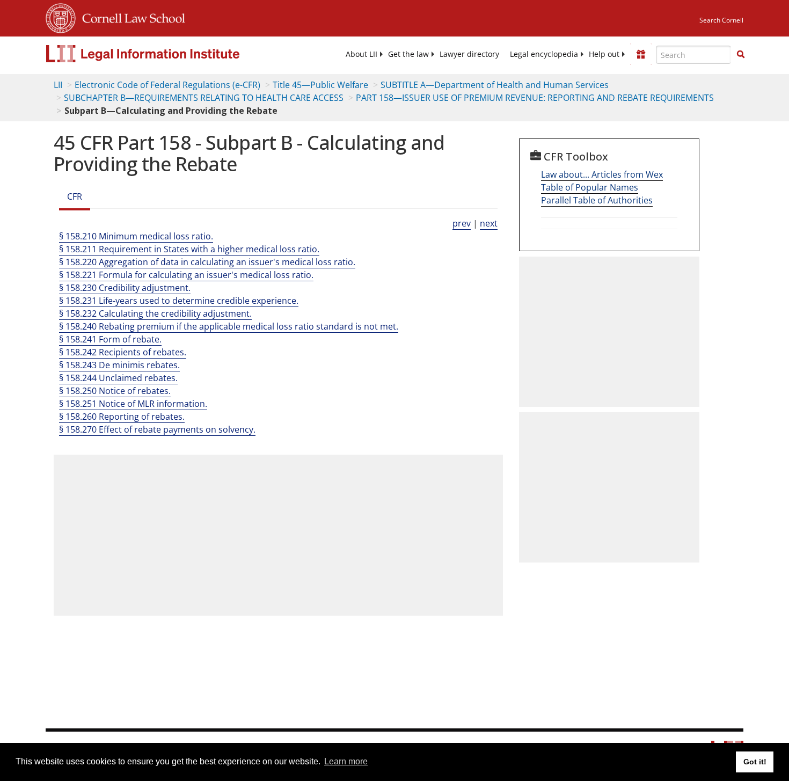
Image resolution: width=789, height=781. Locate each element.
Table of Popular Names (589, 187)
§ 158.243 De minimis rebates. (119, 365)
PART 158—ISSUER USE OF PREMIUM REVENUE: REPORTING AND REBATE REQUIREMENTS (535, 98)
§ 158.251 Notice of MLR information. (133, 404)
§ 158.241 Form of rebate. (110, 339)
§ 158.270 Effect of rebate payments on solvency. (157, 429)
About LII (361, 54)
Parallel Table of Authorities (597, 200)
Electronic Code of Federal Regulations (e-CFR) (167, 85)
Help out (604, 54)
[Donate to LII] (641, 54)
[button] (740, 54)
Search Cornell (721, 20)
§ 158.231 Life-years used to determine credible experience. (178, 300)
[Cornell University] (61, 16)
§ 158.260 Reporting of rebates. (122, 416)
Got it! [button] (754, 761)
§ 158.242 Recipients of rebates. (122, 352)
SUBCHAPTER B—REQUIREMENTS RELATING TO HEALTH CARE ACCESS (204, 98)
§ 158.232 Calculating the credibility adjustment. (155, 313)
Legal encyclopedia (544, 54)
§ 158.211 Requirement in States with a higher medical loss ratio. (189, 249)
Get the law (408, 54)
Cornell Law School (130, 16)
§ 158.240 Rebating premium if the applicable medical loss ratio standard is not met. (228, 326)
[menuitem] (361, 54)
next (489, 223)
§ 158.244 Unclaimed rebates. (118, 378)
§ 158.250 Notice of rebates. (115, 391)
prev (461, 223)
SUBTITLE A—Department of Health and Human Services (495, 85)
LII (58, 85)
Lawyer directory (469, 54)
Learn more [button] (346, 761)
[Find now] (740, 54)
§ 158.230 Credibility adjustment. (125, 288)
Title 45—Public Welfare (320, 85)
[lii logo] (166, 53)
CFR (74, 196)
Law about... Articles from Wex (602, 174)
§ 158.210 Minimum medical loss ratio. (136, 236)
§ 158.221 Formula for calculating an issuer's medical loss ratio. (186, 275)
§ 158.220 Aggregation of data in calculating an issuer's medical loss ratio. (207, 262)
